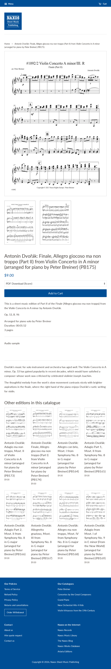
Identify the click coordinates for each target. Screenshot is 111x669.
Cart (104, 4)
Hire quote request (13, 635)
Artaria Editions (65, 651)
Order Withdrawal (15, 612)
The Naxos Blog (65, 640)
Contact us (9, 640)
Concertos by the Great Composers (74, 594)
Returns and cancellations (16, 605)
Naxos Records (65, 630)
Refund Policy (10, 594)
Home (7, 44)
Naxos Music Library (67, 635)
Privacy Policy (11, 599)
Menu (10, 4)
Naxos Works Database (69, 646)
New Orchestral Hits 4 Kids (71, 605)
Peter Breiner (64, 589)
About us (8, 630)
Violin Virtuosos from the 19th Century (76, 610)
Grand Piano (63, 599)
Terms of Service (12, 589)
